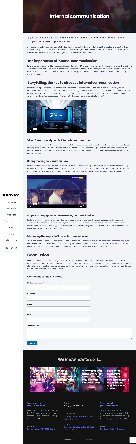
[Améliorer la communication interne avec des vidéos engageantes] (67, 379)
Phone (30, 315)
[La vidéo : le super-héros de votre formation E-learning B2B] (42, 379)
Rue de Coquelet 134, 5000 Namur (41, 429)
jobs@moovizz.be (109, 405)
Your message (33, 325)
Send (32, 343)
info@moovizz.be (36, 405)
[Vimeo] (11, 248)
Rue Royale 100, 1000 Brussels (112, 429)
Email (30, 304)
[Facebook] (7, 248)
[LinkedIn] (16, 248)
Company (31, 293)
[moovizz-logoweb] (11, 195)
